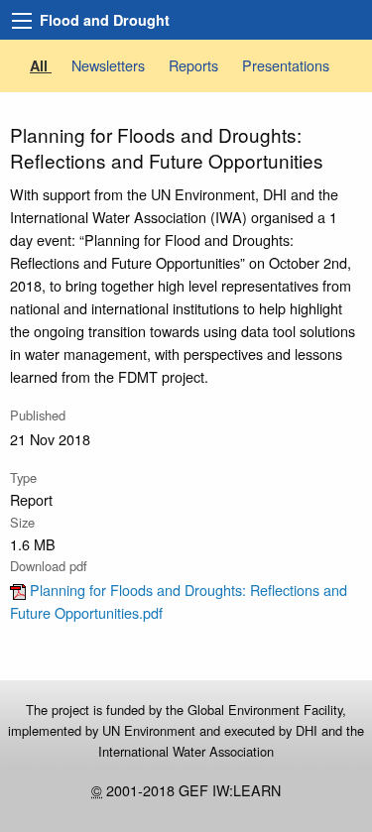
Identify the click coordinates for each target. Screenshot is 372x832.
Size (22, 522)
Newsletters (110, 65)
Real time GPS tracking (319, 824)
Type (23, 477)
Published (37, 415)
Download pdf (48, 565)
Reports (195, 65)
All (41, 65)
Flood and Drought (105, 20)
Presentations (285, 65)
